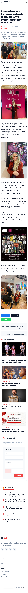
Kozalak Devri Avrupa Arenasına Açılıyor (14, 514)
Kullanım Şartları (5, 574)
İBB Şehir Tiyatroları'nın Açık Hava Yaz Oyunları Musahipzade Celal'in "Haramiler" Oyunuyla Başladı (14, 494)
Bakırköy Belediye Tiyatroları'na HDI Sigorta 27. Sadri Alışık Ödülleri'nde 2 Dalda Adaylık (15, 501)
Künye (2, 558)
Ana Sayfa (4, 8)
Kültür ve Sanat (13, 8)
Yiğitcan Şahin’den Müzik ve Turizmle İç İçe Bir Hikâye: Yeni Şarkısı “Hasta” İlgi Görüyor (13, 508)
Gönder (18, 475)
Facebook (6, 315)
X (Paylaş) (15, 315)
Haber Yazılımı (9, 587)
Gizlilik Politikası (5, 571)
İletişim (3, 560)
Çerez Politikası (5, 576)
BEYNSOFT (22, 587)
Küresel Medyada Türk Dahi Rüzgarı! (13, 520)
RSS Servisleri (4, 563)
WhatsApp (6, 319)
